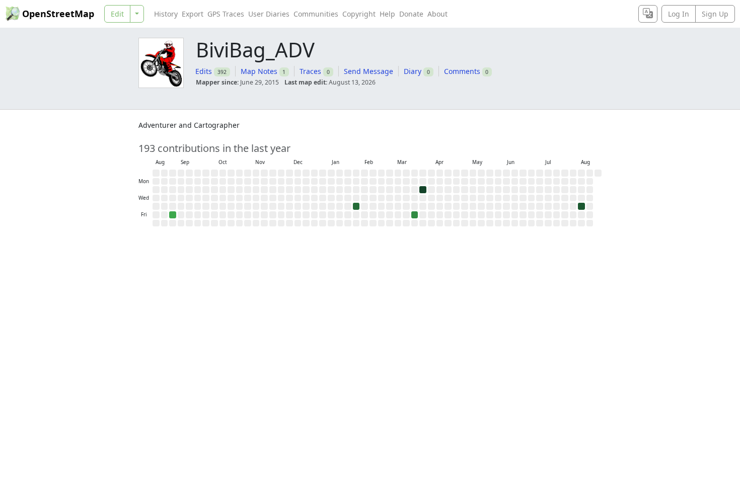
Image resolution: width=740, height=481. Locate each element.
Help (387, 14)
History (166, 14)
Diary (412, 71)
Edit (117, 14)
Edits (203, 71)
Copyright (359, 14)
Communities (315, 14)
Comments (462, 71)
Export (192, 14)
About (437, 14)
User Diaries (268, 14)
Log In (678, 14)
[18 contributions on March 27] (414, 214)
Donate (411, 14)
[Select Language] (647, 14)
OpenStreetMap (58, 14)
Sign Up (715, 14)
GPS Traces (225, 14)
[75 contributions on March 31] (422, 189)
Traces (310, 71)
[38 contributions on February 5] (356, 206)
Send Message (368, 71)
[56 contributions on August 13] (581, 206)
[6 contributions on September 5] (172, 214)
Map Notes (259, 71)
